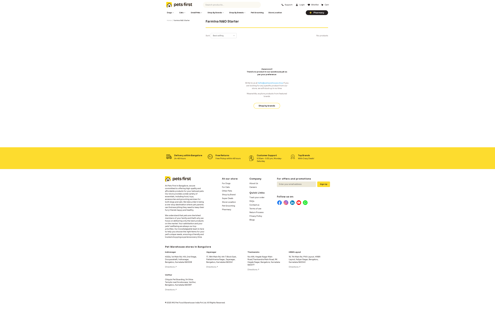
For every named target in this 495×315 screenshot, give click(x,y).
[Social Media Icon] (279, 202)
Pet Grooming (228, 206)
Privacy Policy (255, 216)
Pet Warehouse (179, 5)
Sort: (208, 35)
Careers (253, 187)
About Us (253, 183)
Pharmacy (319, 12)
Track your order (257, 197)
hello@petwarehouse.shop (270, 83)
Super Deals (227, 198)
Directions (170, 267)
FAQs (251, 201)
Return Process (256, 212)
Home (169, 20)
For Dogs (226, 183)
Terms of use (255, 208)
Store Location (229, 202)
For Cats (226, 187)
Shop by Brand (229, 194)
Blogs (252, 220)
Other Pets (227, 191)
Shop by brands (267, 105)
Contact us (254, 205)
